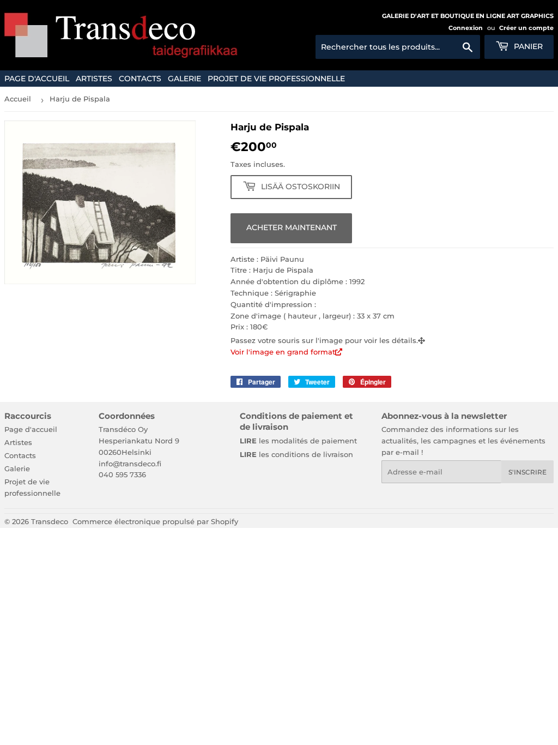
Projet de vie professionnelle (276, 78)
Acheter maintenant (291, 227)
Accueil (17, 98)
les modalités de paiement (298, 440)
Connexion (465, 28)
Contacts (140, 78)
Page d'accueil (36, 78)
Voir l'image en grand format (283, 351)
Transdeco (49, 521)
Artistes (94, 78)
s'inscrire (527, 472)
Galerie (184, 78)
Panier (527, 46)
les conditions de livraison (296, 454)
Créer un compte (526, 28)
